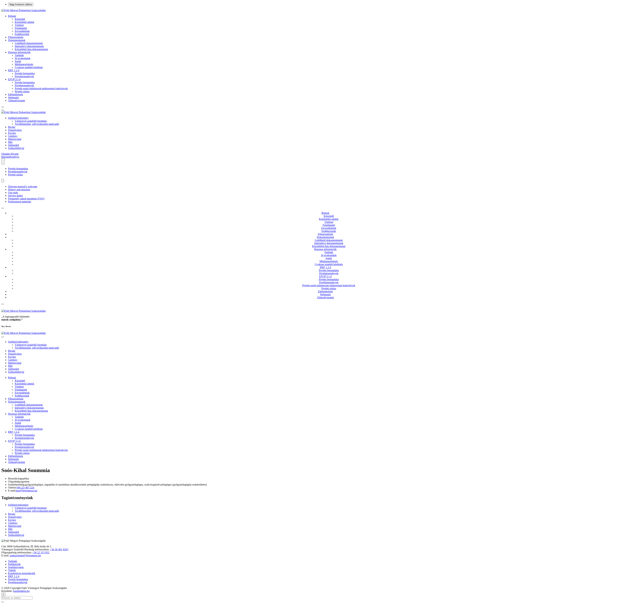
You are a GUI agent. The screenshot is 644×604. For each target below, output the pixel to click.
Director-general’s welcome (22, 186)
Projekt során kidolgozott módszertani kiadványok (41, 88)
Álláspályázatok (16, 100)
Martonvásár (14, 139)
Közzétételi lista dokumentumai (31, 49)
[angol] (2, 180)
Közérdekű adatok (24, 22)
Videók (12, 570)
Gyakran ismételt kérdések (29, 67)
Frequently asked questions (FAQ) (26, 198)
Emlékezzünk (22, 34)
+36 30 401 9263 (59, 549)
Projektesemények (24, 76)
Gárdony (12, 136)
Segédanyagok (16, 567)
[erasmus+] (3, 161)
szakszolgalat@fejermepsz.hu (25, 555)
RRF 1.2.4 (13, 70)
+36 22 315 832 (40, 552)
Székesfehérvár (16, 148)
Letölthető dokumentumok (29, 43)
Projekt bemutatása (25, 73)
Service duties (15, 195)
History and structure (19, 189)
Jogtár (18, 61)
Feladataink (21, 28)
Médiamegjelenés (24, 64)
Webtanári (13, 97)
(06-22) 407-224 (25, 487)
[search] (2, 107)
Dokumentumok (16, 40)
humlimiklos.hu (21, 591)
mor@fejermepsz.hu (26, 490)
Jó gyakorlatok (22, 58)
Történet (19, 25)
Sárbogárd (13, 145)
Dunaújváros (15, 130)
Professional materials (19, 201)
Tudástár (19, 55)
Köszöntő (20, 19)
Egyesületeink (22, 31)
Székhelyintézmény (18, 118)
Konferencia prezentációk (21, 573)
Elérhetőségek (15, 94)
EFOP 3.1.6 (14, 79)
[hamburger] (2, 208)
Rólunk (12, 16)
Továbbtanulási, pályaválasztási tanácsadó (37, 124)
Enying (12, 133)
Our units (13, 192)
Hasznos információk (19, 52)
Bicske (11, 127)
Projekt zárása (22, 91)
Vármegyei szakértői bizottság (31, 121)
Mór (10, 142)
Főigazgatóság (15, 37)
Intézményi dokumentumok (29, 46)
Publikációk (14, 564)
